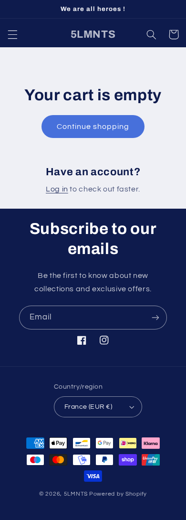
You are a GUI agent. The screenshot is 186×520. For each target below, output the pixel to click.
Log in (57, 189)
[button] (12, 34)
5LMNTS (76, 494)
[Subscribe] (155, 317)
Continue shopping (93, 126)
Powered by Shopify (118, 494)
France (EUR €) (88, 406)
